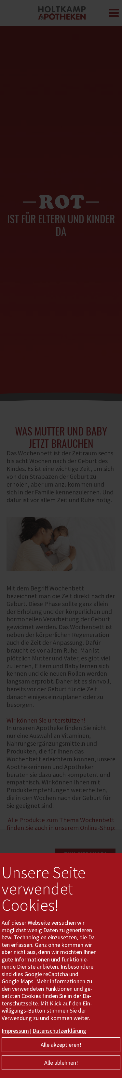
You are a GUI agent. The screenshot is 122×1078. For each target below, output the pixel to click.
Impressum (15, 1030)
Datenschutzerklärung (59, 1030)
